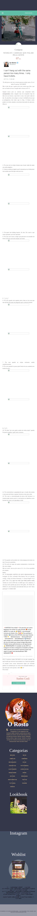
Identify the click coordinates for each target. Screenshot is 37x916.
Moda (24, 772)
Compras (24, 758)
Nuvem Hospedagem (12, 911)
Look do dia (24, 769)
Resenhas (24, 776)
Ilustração (12, 769)
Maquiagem (12, 772)
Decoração (12, 762)
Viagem (24, 783)
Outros (12, 776)
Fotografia (24, 765)
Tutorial (12, 783)
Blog (24, 755)
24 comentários (19, 683)
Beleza (12, 755)
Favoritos (12, 765)
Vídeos (12, 786)
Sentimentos (12, 779)
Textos (24, 779)
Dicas (24, 762)
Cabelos (12, 758)
